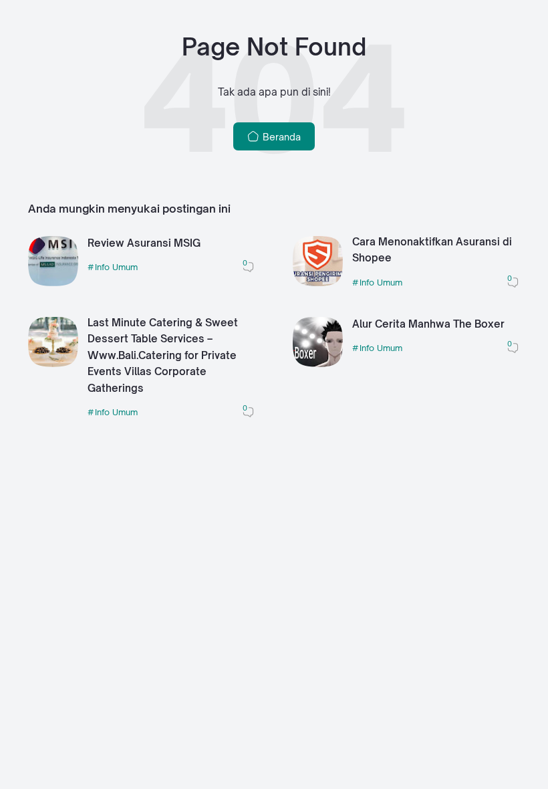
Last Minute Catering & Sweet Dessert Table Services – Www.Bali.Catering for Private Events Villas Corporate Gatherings (163, 355)
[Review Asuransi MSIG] (53, 282)
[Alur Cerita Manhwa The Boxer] (318, 363)
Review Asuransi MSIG (144, 243)
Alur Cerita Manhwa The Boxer (428, 324)
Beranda (280, 136)
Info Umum (116, 266)
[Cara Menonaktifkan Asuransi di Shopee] (318, 282)
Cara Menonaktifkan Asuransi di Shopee (432, 250)
